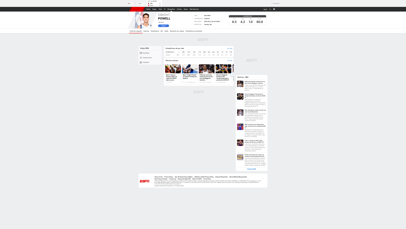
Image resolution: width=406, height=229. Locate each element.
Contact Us (172, 179)
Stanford (207, 18)
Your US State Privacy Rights (184, 177)
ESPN (137, 9)
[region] (203, 53)
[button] (270, 9)
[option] (173, 74)
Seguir (163, 26)
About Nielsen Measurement (238, 177)
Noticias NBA (251, 169)
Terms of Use (158, 177)
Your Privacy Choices (160, 179)
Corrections (207, 179)
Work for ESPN (197, 179)
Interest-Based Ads (221, 177)
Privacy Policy (168, 177)
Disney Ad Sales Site (184, 179)
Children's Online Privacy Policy (204, 177)
